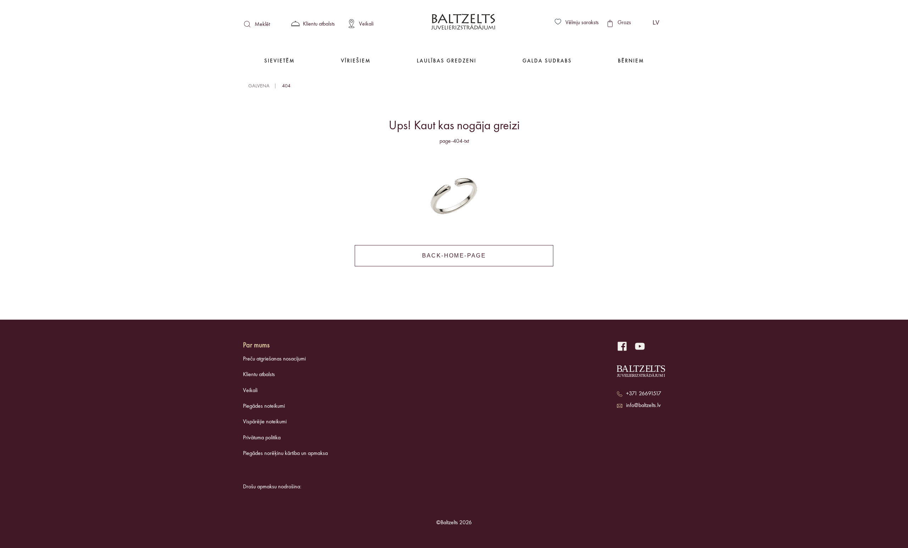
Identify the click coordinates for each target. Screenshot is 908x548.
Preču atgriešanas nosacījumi (274, 359)
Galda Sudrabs (547, 61)
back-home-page (454, 256)
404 (286, 85)
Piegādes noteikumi (264, 406)
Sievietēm (279, 61)
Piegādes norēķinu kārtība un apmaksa (285, 453)
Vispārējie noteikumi (265, 422)
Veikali (250, 391)
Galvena (259, 85)
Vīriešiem (356, 61)
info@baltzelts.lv (643, 405)
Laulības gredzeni (446, 61)
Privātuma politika (262, 438)
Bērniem (631, 61)
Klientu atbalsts (259, 375)
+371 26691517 (643, 394)
